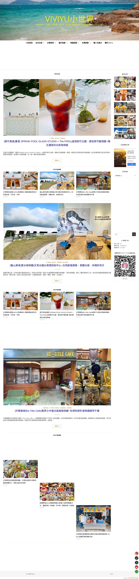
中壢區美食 (46, 408)
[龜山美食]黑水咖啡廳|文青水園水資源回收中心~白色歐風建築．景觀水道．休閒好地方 (57, 265)
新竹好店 (57, 138)
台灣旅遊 (85, 43)
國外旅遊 (62, 43)
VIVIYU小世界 (69, 19)
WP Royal (32, 574)
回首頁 (30, 43)
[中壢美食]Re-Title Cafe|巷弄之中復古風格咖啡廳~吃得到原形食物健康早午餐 (57, 410)
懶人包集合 (97, 43)
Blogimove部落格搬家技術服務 (131, 578)
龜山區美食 (65, 262)
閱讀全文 (57, 160)
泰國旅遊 (73, 43)
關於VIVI (108, 43)
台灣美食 (50, 43)
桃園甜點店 (63, 408)
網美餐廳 (62, 138)
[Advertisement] (69, 57)
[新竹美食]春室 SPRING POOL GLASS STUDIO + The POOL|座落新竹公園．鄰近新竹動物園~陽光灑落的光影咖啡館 (57, 315)
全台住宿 (39, 43)
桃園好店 (54, 262)
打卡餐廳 (51, 138)
